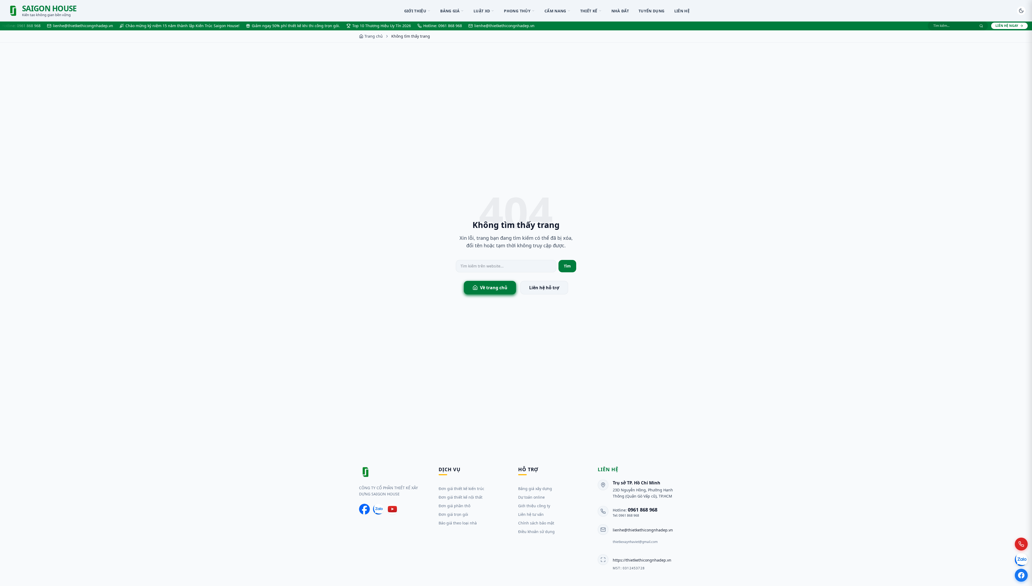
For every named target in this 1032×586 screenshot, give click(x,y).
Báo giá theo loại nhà (458, 523)
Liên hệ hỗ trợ (544, 288)
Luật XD (482, 10)
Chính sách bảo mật (536, 523)
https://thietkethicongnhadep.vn (642, 560)
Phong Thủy (517, 10)
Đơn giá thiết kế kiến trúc (461, 488)
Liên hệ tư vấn (531, 514)
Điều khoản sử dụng (536, 531)
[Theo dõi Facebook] (1021, 575)
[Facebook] (364, 509)
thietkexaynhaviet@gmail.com (635, 541)
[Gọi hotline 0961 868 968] (1021, 544)
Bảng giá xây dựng (535, 488)
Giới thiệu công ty (534, 505)
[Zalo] (378, 509)
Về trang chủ (493, 288)
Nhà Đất (620, 10)
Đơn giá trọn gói (453, 514)
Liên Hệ (682, 10)
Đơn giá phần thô (454, 505)
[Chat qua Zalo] (1021, 559)
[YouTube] (392, 509)
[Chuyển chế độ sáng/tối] (1021, 10)
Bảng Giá (450, 10)
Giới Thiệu (415, 10)
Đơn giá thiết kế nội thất (460, 497)
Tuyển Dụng (652, 10)
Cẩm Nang (555, 10)
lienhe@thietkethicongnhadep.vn (643, 530)
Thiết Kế (588, 10)
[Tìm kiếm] (981, 26)
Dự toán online (531, 497)
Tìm (567, 266)
